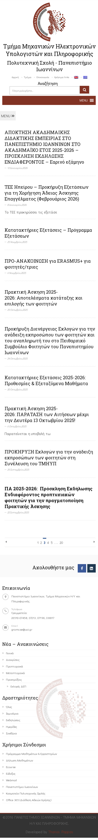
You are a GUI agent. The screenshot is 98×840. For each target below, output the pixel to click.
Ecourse (11, 767)
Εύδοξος (10, 773)
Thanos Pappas (60, 831)
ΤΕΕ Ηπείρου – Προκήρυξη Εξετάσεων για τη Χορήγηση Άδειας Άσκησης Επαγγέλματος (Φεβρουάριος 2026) (46, 193)
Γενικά (10, 653)
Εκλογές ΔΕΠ (18, 686)
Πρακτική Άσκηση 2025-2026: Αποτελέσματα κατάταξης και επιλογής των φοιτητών (44, 298)
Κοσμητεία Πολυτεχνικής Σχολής (25, 793)
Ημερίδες (11, 726)
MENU (6, 115)
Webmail (11, 780)
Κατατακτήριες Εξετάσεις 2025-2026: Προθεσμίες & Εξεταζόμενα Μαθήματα (46, 380)
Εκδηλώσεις (13, 720)
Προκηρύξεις (14, 679)
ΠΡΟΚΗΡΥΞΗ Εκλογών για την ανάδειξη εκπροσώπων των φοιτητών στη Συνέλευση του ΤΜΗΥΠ (49, 457)
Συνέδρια (11, 733)
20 (61, 542)
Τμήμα (27, 77)
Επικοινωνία (42, 77)
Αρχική (15, 77)
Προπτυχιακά (14, 666)
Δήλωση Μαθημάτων (19, 760)
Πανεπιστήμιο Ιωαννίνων (22, 787)
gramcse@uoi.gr (21, 629)
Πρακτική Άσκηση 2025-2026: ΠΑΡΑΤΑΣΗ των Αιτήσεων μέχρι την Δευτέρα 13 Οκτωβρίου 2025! (47, 414)
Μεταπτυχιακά (15, 673)
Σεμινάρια (12, 713)
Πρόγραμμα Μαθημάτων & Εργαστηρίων (31, 754)
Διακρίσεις (13, 660)
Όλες (9, 707)
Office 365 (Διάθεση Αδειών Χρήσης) (28, 800)
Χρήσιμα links (61, 77)
